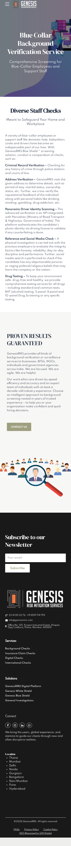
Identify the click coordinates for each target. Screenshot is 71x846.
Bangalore (16, 777)
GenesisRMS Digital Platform (23, 686)
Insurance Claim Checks (20, 653)
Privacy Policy (31, 829)
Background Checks (17, 648)
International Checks (18, 663)
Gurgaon (15, 773)
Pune (12, 784)
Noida (13, 769)
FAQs (17, 829)
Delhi (12, 765)
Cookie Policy (50, 829)
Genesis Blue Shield (17, 695)
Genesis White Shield (18, 691)
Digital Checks (14, 658)
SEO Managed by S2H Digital (35, 833)
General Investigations (19, 700)
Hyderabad (17, 788)
